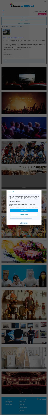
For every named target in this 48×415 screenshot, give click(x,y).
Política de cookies (24, 222)
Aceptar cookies (24, 210)
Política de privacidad (24, 223)
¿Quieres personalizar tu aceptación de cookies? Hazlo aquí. (21, 218)
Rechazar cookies (24, 214)
